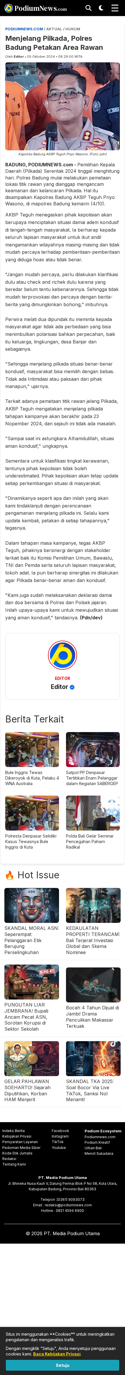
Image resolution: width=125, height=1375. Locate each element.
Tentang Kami (14, 1164)
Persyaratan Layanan (20, 1142)
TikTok (58, 1142)
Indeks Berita (13, 1131)
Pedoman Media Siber (21, 1147)
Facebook (60, 1131)
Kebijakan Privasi (16, 1136)
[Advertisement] (62, 1308)
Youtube (59, 1147)
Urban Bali (93, 1148)
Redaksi (9, 1159)
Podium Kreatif (97, 1142)
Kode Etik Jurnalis (17, 1153)
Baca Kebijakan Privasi (57, 1353)
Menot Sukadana (99, 1153)
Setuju (62, 1365)
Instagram (60, 1136)
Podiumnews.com (100, 1137)
